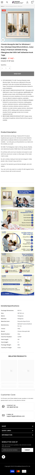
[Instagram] (3, 457)
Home (2, 6)
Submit (27, 450)
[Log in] (27, 2)
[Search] (7, 2)
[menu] (2, 2)
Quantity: (3, 65)
